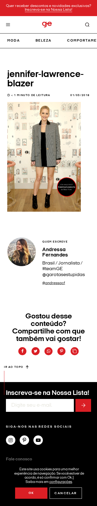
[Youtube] (40, 441)
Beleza (43, 40)
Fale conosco (19, 459)
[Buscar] (87, 24)
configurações (60, 481)
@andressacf (53, 283)
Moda (13, 40)
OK (31, 493)
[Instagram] (13, 441)
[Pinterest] (26, 441)
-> (83, 405)
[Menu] (8, 25)
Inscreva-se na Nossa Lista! (48, 10)
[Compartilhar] (22, 351)
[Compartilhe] (75, 351)
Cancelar (65, 493)
